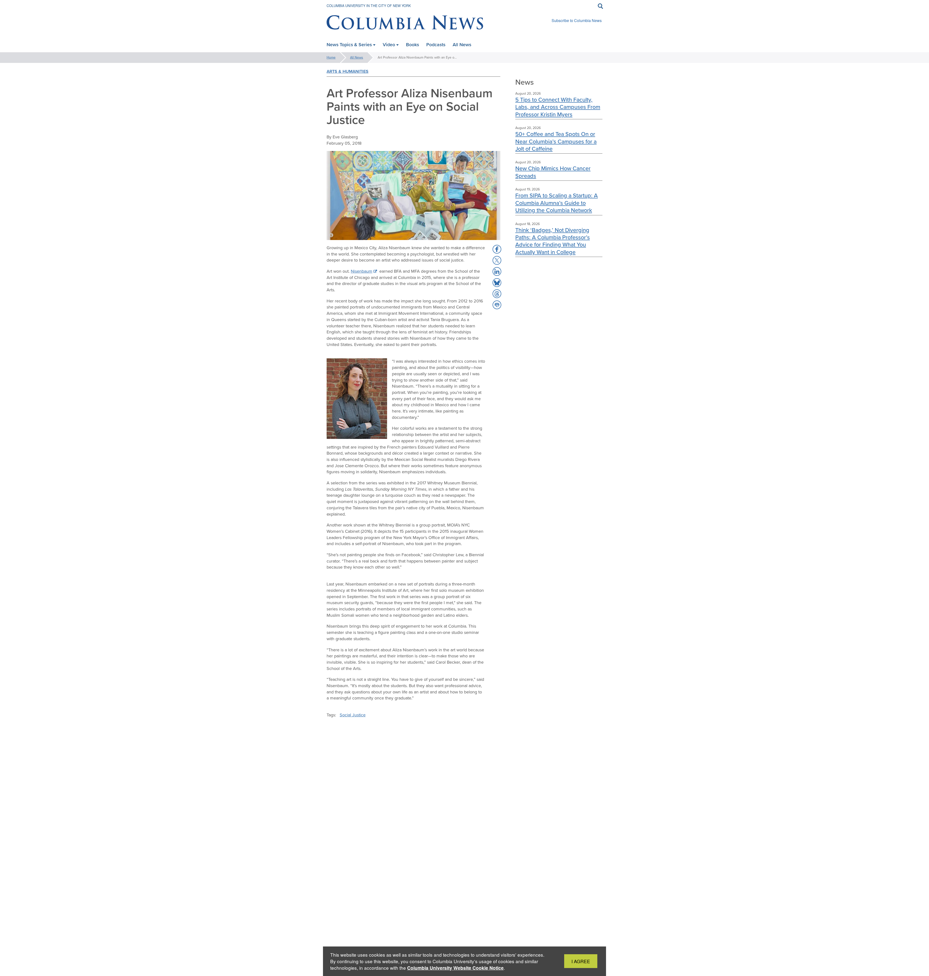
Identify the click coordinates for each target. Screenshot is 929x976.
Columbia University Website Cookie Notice (455, 968)
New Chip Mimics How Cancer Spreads (553, 172)
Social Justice (353, 715)
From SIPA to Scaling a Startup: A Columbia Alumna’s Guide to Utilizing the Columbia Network (556, 202)
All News (356, 57)
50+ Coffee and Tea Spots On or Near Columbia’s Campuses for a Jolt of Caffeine (556, 141)
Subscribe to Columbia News (577, 20)
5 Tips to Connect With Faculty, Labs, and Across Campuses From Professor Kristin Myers (557, 107)
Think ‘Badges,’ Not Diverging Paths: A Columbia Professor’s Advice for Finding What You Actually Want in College (552, 241)
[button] (497, 249)
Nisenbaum (361, 271)
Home (331, 57)
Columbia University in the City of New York (369, 5)
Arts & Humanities (347, 71)
